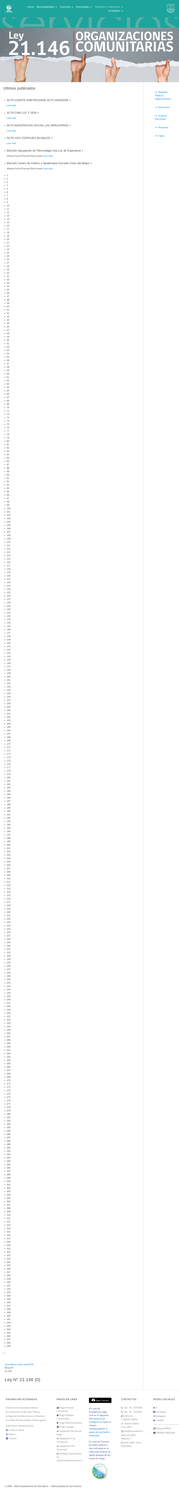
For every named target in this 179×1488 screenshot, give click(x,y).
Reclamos (163, 127)
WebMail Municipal (165, 1433)
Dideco (12, 1434)
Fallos (161, 136)
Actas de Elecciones (161, 117)
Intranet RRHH (163, 1428)
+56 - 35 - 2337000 (132, 1408)
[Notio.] (89, 20)
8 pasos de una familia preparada (99, 1432)
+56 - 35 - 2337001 (132, 1412)
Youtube (160, 1420)
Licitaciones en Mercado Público (24, 1412)
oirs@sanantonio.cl (133, 1431)
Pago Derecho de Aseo (70, 1423)
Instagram (161, 1416)
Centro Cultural (16, 1430)
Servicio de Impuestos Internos (23, 1408)
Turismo (13, 1438)
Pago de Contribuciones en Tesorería (26, 1416)
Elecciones (163, 107)
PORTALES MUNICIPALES (20, 1426)
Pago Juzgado (67, 1427)
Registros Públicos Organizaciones (163, 95)
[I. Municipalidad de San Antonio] (9, 8)
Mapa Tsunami (102, 1400)
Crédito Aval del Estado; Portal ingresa (27, 1420)
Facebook (161, 1412)
